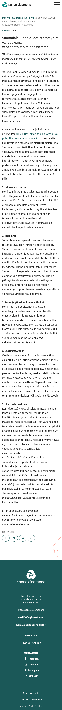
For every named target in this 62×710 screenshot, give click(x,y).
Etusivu (6, 17)
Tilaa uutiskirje (30, 642)
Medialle (30, 635)
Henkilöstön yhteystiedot (30, 617)
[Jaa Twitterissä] (14, 538)
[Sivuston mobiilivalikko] (57, 4)
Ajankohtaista (19, 17)
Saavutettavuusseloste (31, 699)
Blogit (32, 17)
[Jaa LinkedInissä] (23, 538)
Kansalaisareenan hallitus (30, 625)
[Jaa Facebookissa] (6, 538)
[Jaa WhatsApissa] (31, 538)
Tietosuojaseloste (31, 693)
